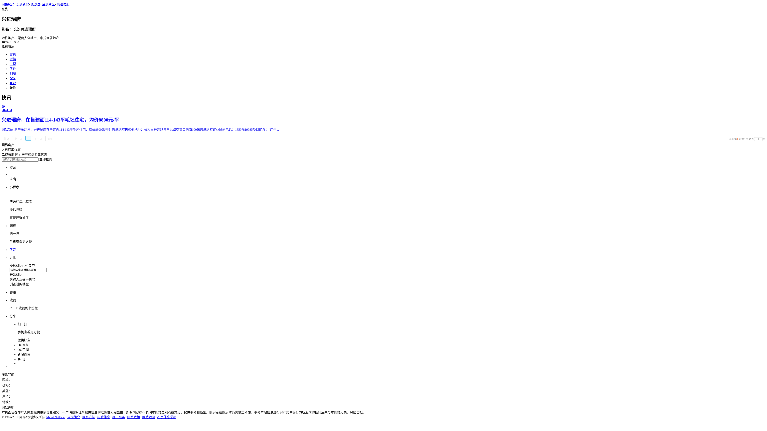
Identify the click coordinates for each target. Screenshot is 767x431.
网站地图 (148, 417)
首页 (13, 54)
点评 (13, 83)
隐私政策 (133, 417)
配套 (13, 78)
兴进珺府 (63, 4)
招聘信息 (103, 417)
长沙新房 (22, 4)
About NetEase (55, 417)
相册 (13, 73)
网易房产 (8, 4)
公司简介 (73, 417)
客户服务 (118, 417)
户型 (13, 64)
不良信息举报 (166, 417)
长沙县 (35, 4)
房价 (13, 68)
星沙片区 (48, 4)
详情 (13, 59)
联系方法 (88, 417)
